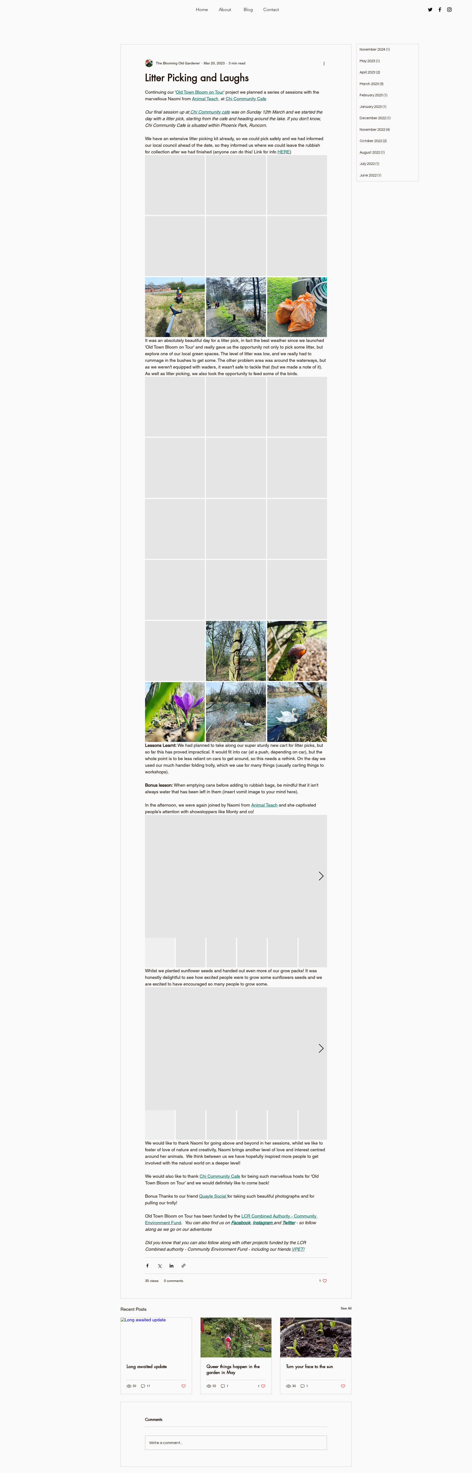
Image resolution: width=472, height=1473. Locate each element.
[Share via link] (183, 1265)
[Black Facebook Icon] (440, 10)
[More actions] (324, 63)
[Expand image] (175, 185)
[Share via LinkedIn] (171, 1265)
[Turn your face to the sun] (315, 1337)
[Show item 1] (160, 952)
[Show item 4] (252, 952)
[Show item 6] (313, 952)
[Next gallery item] (321, 876)
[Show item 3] (221, 952)
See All (346, 1308)
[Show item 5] (282, 952)
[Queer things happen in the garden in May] (236, 1337)
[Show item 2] (190, 952)
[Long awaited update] (156, 1337)
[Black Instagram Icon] (449, 10)
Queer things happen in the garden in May (233, 1369)
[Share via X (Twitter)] (159, 1265)
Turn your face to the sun (309, 1366)
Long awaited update (147, 1366)
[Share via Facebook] (147, 1265)
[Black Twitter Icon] (430, 10)
